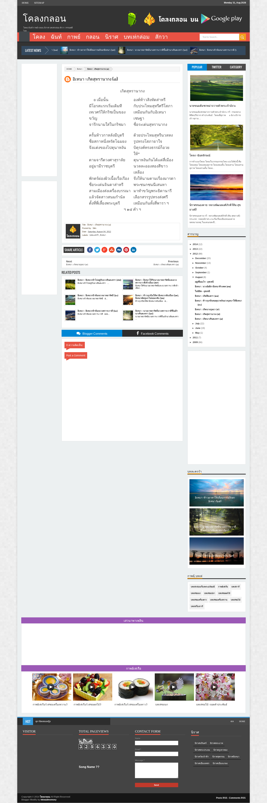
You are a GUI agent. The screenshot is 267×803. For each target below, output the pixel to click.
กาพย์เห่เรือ (223, 587)
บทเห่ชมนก (196, 593)
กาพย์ (73, 37)
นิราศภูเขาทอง (220, 750)
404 (232, 721)
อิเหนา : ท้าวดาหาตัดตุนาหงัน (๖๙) (215, 553)
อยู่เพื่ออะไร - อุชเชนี (204, 282)
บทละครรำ (94, 235)
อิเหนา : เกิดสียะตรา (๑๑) (207, 296)
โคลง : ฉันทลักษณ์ (199, 155)
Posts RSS (221, 798)
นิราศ (111, 37)
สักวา (161, 37)
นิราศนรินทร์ (201, 743)
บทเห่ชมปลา (209, 593)
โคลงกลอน (44, 19)
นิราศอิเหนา (233, 756)
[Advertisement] (37, 119)
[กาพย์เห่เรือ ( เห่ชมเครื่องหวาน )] (51, 699)
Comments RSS (237, 798)
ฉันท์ (56, 37)
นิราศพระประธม (202, 750)
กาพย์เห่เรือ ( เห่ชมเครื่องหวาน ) (50, 704)
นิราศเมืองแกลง (220, 763)
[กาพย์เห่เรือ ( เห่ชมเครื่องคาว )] (133, 699)
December (201, 258)
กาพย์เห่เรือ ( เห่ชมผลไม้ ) (87, 704)
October (199, 268)
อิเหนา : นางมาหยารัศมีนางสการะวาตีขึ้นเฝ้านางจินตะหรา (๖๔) (120, 50)
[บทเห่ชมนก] (174, 699)
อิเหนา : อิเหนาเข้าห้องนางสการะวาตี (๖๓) (182, 50)
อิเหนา (79, 69)
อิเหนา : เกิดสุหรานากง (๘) (207, 314)
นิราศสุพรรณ (218, 756)
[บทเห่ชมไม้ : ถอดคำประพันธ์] (215, 699)
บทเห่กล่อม (137, 37)
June (198, 328)
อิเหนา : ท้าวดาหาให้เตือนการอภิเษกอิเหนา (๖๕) (55, 50)
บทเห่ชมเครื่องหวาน (218, 600)
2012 (195, 254)
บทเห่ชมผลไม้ (224, 593)
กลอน (93, 37)
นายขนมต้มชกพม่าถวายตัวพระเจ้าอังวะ (212, 105)
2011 (195, 337)
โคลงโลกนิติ (41, 721)
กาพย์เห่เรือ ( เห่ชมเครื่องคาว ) (130, 704)
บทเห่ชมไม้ (235, 600)
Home (25, 2)
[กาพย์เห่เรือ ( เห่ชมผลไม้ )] (92, 699)
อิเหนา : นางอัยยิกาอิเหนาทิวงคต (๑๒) (213, 286)
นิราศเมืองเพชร (202, 763)
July (197, 323)
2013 (195, 249)
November (201, 263)
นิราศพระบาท (216, 743)
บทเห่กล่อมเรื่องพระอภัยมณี (203, 587)
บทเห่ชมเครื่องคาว (199, 600)
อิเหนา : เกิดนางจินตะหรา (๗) (209, 319)
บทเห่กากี (235, 587)
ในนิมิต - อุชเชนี (202, 291)
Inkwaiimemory (48, 799)
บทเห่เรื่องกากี (197, 606)
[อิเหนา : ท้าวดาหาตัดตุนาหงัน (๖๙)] (216, 561)
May (197, 333)
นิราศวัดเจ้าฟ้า (202, 756)
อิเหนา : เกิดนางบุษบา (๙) (207, 309)
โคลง (39, 37)
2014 (195, 244)
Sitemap (39, 2)
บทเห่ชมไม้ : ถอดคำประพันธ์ (211, 704)
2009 (195, 342)
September (201, 272)
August (199, 277)
